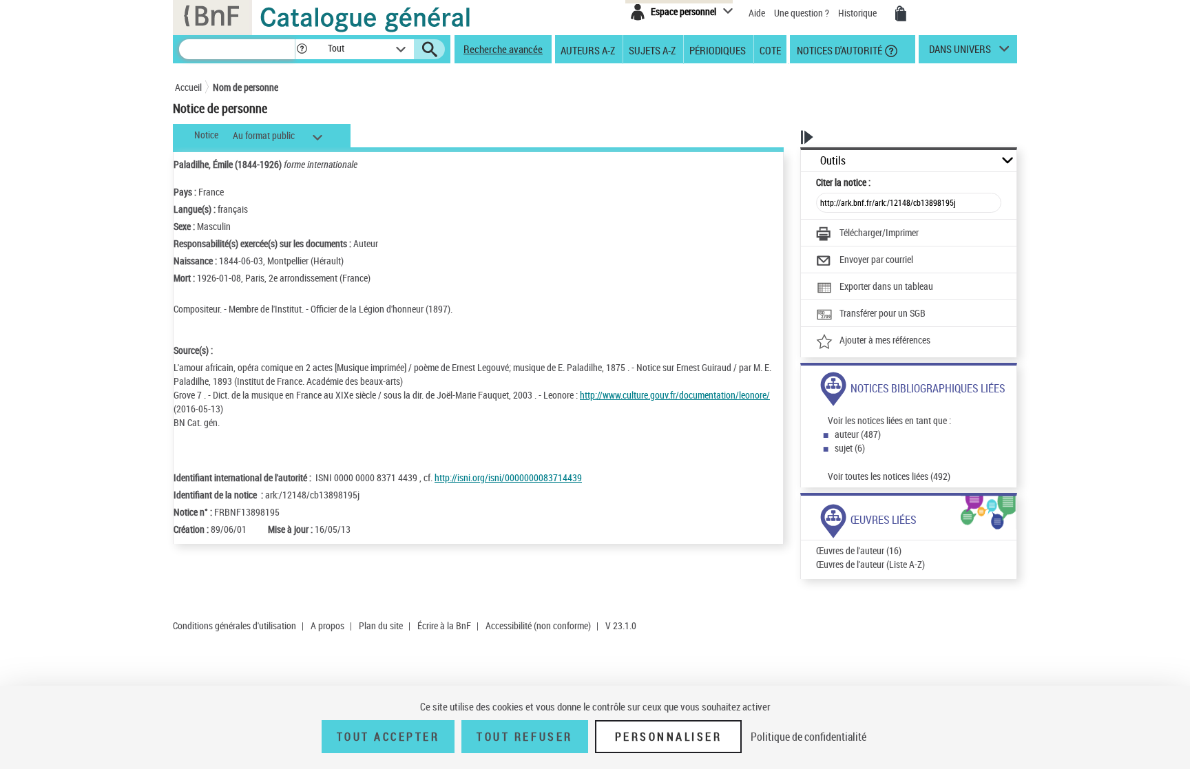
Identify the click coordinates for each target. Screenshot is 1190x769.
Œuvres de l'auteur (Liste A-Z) (870, 564)
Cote (770, 49)
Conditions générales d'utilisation (234, 625)
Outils (833, 161)
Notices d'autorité (838, 49)
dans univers (960, 52)
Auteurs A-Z (588, 49)
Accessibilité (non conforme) (538, 625)
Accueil (188, 87)
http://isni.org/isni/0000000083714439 (508, 477)
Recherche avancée (503, 49)
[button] (301, 49)
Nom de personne (245, 87)
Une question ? (802, 12)
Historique (858, 12)
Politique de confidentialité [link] (808, 736)
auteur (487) (858, 434)
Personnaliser (668, 736)
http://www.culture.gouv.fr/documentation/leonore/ (675, 394)
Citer (843, 182)
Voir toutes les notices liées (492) (889, 476)
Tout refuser (524, 736)
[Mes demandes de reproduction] (900, 14)
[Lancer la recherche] (429, 49)
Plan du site (381, 625)
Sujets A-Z (652, 49)
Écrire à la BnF (444, 625)
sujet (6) (850, 447)
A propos (327, 625)
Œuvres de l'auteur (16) (858, 550)
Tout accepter (388, 736)
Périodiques (717, 49)
